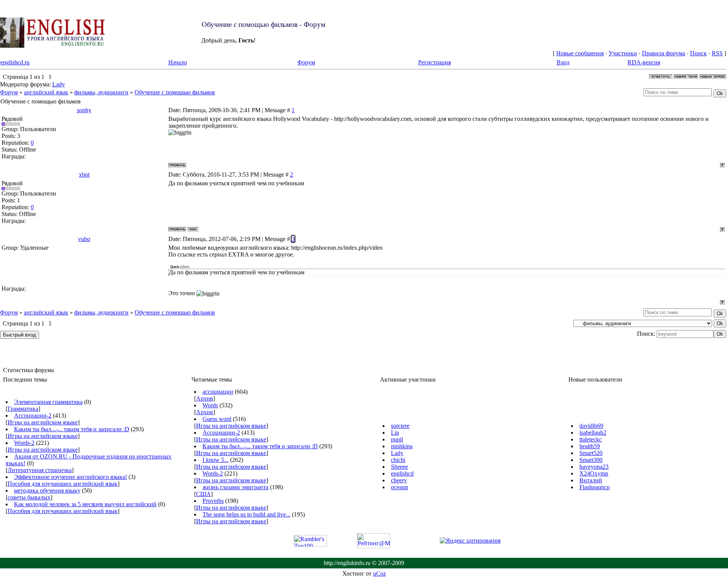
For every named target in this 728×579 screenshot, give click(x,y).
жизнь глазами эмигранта (235, 487)
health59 (589, 446)
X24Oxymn (593, 473)
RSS (717, 53)
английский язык (46, 92)
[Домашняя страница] (193, 229)
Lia (395, 432)
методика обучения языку (47, 490)
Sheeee (399, 466)
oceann (399, 487)
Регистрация (434, 62)
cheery (399, 480)
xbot (84, 174)
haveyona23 (594, 466)
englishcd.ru (15, 62)
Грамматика (23, 408)
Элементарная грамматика (48, 402)
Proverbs (213, 501)
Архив (204, 398)
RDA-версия (644, 62)
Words (210, 405)
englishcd (402, 473)
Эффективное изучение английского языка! (70, 477)
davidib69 (591, 426)
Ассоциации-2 (33, 415)
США (203, 494)
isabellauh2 (592, 432)
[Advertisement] (290, 33)
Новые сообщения (580, 53)
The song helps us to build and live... (246, 514)
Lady (58, 84)
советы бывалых (29, 497)
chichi (398, 460)
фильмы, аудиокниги (101, 92)
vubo (84, 239)
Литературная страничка (40, 470)
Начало (177, 62)
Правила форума (663, 53)
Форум (306, 62)
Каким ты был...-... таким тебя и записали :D (71, 429)
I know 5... (215, 460)
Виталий (590, 480)
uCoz (379, 573)
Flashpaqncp (594, 487)
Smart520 (590, 453)
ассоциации (217, 391)
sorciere (400, 426)
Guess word (216, 419)
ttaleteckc (590, 439)
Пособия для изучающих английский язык (63, 483)
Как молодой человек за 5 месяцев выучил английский (85, 504)
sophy (84, 110)
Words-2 (24, 443)
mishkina (402, 446)
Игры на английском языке (43, 422)
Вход (563, 62)
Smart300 (590, 460)
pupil (397, 439)
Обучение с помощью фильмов (175, 92)
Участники (623, 53)
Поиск (698, 53)
